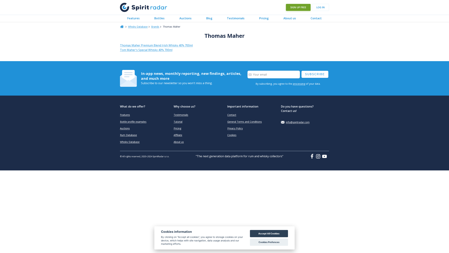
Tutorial (178, 121)
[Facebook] (313, 156)
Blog (209, 18)
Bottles (159, 18)
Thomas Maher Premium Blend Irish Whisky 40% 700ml (156, 45)
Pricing (264, 18)
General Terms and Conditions (244, 121)
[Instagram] (319, 156)
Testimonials (235, 18)
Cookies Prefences (269, 242)
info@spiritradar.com (298, 122)
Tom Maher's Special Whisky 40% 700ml (146, 50)
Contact (316, 18)
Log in (320, 7)
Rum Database (128, 135)
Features (133, 18)
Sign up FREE (298, 7)
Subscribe (315, 74)
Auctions (185, 18)
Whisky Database (138, 26)
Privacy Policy (235, 128)
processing (299, 83)
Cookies (231, 135)
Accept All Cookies (268, 233)
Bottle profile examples (133, 121)
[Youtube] (325, 156)
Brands (155, 26)
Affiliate (178, 135)
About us (289, 18)
